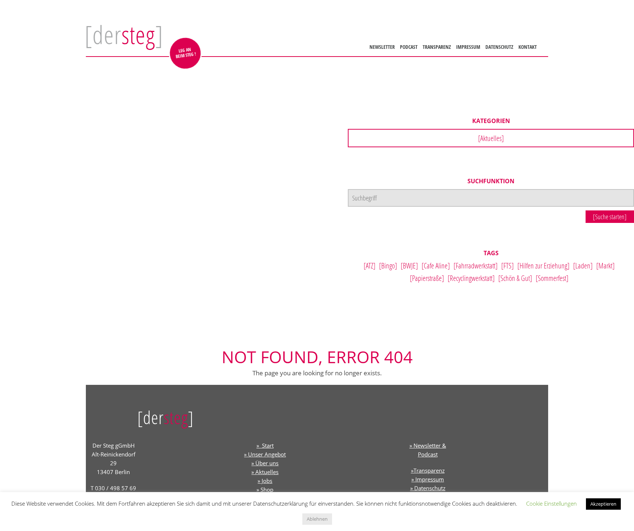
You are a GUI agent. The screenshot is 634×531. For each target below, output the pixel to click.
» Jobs (265, 480)
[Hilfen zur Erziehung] (543, 265)
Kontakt (526, 46)
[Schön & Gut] (515, 278)
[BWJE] (409, 265)
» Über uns (264, 463)
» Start (265, 445)
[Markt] (605, 265)
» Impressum (427, 479)
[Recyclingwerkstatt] (471, 278)
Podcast (407, 46)
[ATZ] (369, 265)
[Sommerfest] (552, 278)
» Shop (264, 489)
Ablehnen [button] (317, 519)
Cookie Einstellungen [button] (551, 503)
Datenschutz (498, 46)
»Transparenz (428, 470)
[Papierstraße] (427, 278)
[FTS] (507, 265)
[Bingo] (388, 265)
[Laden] (583, 265)
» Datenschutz (427, 488)
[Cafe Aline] (436, 265)
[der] (123, 34)
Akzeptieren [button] (603, 504)
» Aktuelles (264, 472)
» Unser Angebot (265, 454)
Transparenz (436, 46)
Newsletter (381, 46)
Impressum (467, 46)
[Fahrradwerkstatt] (475, 265)
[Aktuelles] (491, 138)
